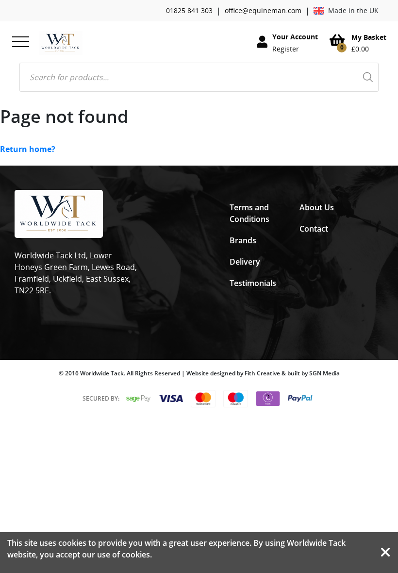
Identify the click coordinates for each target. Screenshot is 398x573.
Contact (313, 228)
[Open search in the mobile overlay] (199, 77)
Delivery (245, 261)
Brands (243, 240)
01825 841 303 (189, 10)
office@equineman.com (263, 10)
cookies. (137, 554)
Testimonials (253, 283)
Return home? (27, 149)
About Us (316, 207)
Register (285, 48)
